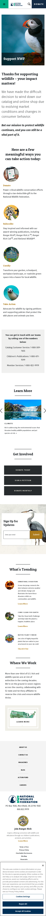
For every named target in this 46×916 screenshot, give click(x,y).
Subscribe (8, 223)
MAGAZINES (23, 762)
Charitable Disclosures (24, 853)
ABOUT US (23, 747)
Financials (24, 859)
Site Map (24, 856)
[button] (36, 535)
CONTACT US (23, 755)
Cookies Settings (23, 896)
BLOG (23, 770)
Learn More (23, 604)
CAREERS (23, 785)
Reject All (23, 904)
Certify (6, 265)
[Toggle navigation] (4, 4)
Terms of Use (24, 847)
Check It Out (23, 649)
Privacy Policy (24, 850)
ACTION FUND (23, 777)
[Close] (43, 865)
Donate (39, 4)
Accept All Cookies (23, 911)
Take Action (9, 304)
